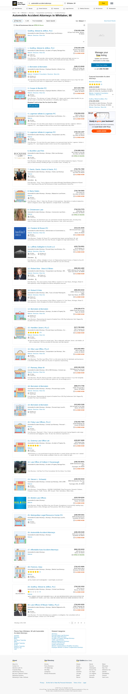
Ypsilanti (16, 635)
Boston (78, 669)
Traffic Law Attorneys (58, 640)
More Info (42, 35)
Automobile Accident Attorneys (36, 33)
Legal (84, 682)
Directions (36, 35)
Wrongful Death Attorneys (59, 637)
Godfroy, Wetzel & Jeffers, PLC (40, 31)
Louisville (92, 675)
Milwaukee (105, 666)
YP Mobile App (48, 668)
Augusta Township (19, 646)
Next (84, 623)
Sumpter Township (19, 643)
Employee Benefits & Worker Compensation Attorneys (61, 69)
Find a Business (49, 666)
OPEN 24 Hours (39, 25)
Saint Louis (105, 677)
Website (30, 35)
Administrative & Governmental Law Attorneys (58, 230)
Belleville (16, 637)
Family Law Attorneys (58, 172)
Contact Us (15, 666)
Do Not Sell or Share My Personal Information (59, 682)
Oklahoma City (106, 669)
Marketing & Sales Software (20, 677)
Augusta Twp (17, 647)
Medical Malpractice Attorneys (60, 607)
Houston (91, 666)
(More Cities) (88, 660)
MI (18, 13)
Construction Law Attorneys (59, 212)
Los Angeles (92, 673)
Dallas (78, 675)
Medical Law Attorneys (58, 569)
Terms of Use (77, 682)
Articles (46, 664)
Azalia (16, 644)
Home (14, 13)
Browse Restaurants (50, 673)
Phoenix (104, 675)
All (28, 21)
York (15, 649)
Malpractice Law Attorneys (59, 193)
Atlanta (78, 664)
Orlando (104, 671)
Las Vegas (92, 671)
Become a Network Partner (20, 673)
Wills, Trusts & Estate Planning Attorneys (57, 292)
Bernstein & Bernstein (95, 81)
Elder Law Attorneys (57, 153)
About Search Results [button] (110, 21)
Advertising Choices (18, 671)
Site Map (46, 669)
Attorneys (31, 13)
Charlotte (78, 671)
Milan (15, 638)
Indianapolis (92, 668)
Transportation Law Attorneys (44, 13)
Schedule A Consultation (40, 74)
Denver (78, 677)
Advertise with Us (17, 668)
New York (105, 668)
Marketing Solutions (18, 675)
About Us (15, 664)
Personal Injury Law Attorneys (54, 33)
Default (81, 21)
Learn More (34, 106)
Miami (104, 664)
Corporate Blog (16, 669)
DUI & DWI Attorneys (52, 370)
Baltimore (79, 668)
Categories (47, 671)
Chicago (78, 673)
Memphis (91, 677)
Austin (78, 666)
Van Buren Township (20, 640)
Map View (18, 21)
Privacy (42, 682)
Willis (15, 641)
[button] (111, 3)
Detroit (91, 664)
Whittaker (24, 13)
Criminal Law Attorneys (64, 370)
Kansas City (92, 669)
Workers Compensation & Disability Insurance (65, 646)
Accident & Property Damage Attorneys (57, 50)
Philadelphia (105, 673)
